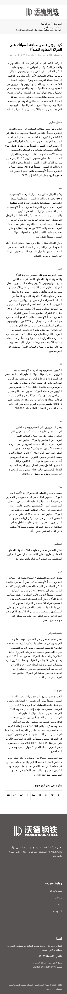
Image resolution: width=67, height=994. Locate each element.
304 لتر (42, 399)
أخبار (46, 27)
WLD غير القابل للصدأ (18, 55)
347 (59, 656)
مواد (60, 904)
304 (59, 166)
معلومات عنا (56, 890)
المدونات (57, 911)
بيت (51, 27)
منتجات (58, 897)
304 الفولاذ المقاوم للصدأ (35, 198)
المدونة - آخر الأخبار (51, 23)
